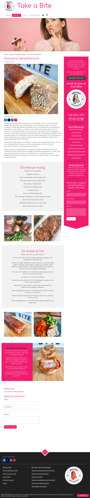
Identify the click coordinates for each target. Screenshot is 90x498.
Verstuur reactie (10, 426)
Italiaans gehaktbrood (34, 54)
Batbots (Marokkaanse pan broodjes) (43, 480)
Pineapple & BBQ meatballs (40, 483)
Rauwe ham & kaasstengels (40, 473)
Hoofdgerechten (20, 54)
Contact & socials (8, 480)
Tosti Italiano (76, 142)
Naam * (6, 399)
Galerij (5, 483)
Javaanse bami (76, 132)
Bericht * (6, 414)
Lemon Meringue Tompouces (76, 151)
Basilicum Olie (76, 158)
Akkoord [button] (83, 495)
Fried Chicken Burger (76, 145)
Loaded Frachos (76, 135)
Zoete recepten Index (9, 473)
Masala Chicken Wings (76, 139)
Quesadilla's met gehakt (39, 486)
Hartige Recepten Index (10, 470)
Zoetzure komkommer (76, 129)
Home (6, 54)
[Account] (43, 15)
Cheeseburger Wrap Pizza (76, 148)
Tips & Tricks (7, 477)
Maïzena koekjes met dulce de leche (43, 470)
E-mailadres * (8, 407)
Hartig (11, 54)
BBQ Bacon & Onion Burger (76, 154)
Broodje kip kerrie (37, 477)
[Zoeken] (47, 15)
